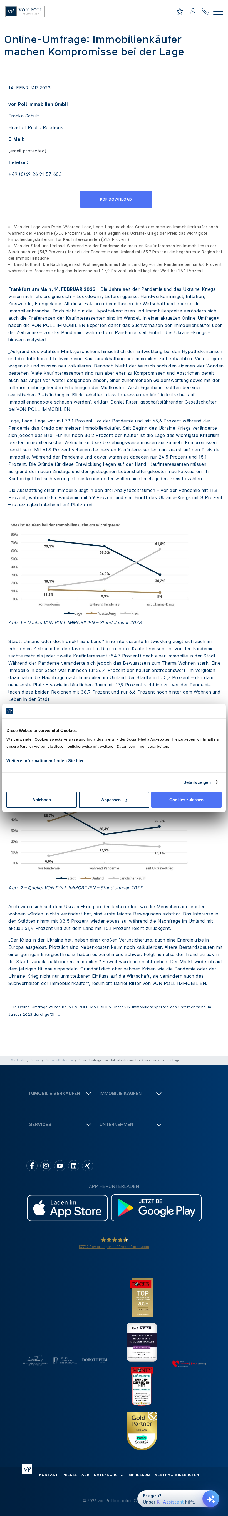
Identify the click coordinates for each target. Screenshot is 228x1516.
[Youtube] (59, 1165)
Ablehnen (41, 799)
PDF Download (116, 199)
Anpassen (111, 799)
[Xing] (87, 1165)
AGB (85, 1475)
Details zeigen (197, 782)
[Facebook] (32, 1165)
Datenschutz (108, 1475)
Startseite (18, 1060)
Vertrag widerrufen (177, 1475)
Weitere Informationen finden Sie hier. (45, 760)
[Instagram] (45, 1165)
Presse (35, 1060)
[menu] (218, 12)
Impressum (139, 1475)
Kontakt (48, 1475)
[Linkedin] (73, 1165)
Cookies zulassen (186, 799)
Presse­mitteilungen (59, 1060)
